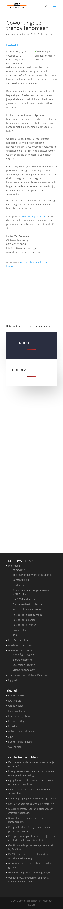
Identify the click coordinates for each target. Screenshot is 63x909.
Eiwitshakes (14, 700)
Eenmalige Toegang (23, 654)
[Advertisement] (31, 295)
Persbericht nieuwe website (28, 609)
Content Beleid (21, 579)
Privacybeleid (20, 630)
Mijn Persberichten (18, 640)
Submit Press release (20, 741)
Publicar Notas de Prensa (22, 731)
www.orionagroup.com (33, 216)
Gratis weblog (16, 705)
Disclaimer (18, 585)
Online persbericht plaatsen (28, 604)
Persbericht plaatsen (24, 619)
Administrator (18, 34)
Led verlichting (16, 721)
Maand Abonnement (24, 670)
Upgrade (13, 680)
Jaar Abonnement (22, 659)
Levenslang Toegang (24, 664)
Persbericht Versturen (20, 645)
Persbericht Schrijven (24, 624)
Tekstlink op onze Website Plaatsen (27, 675)
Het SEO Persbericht (24, 599)
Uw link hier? (15, 746)
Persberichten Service (20, 650)
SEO (10, 736)
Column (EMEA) (16, 695)
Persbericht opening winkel (28, 614)
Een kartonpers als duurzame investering (31, 803)
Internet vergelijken (19, 716)
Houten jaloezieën (18, 711)
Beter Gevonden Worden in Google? (32, 574)
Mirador (12, 726)
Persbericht (13, 45)
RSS (15, 635)
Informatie (14, 565)
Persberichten (48, 34)
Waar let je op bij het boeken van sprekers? (32, 798)
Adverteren (19, 569)
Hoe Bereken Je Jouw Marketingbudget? (30, 872)
